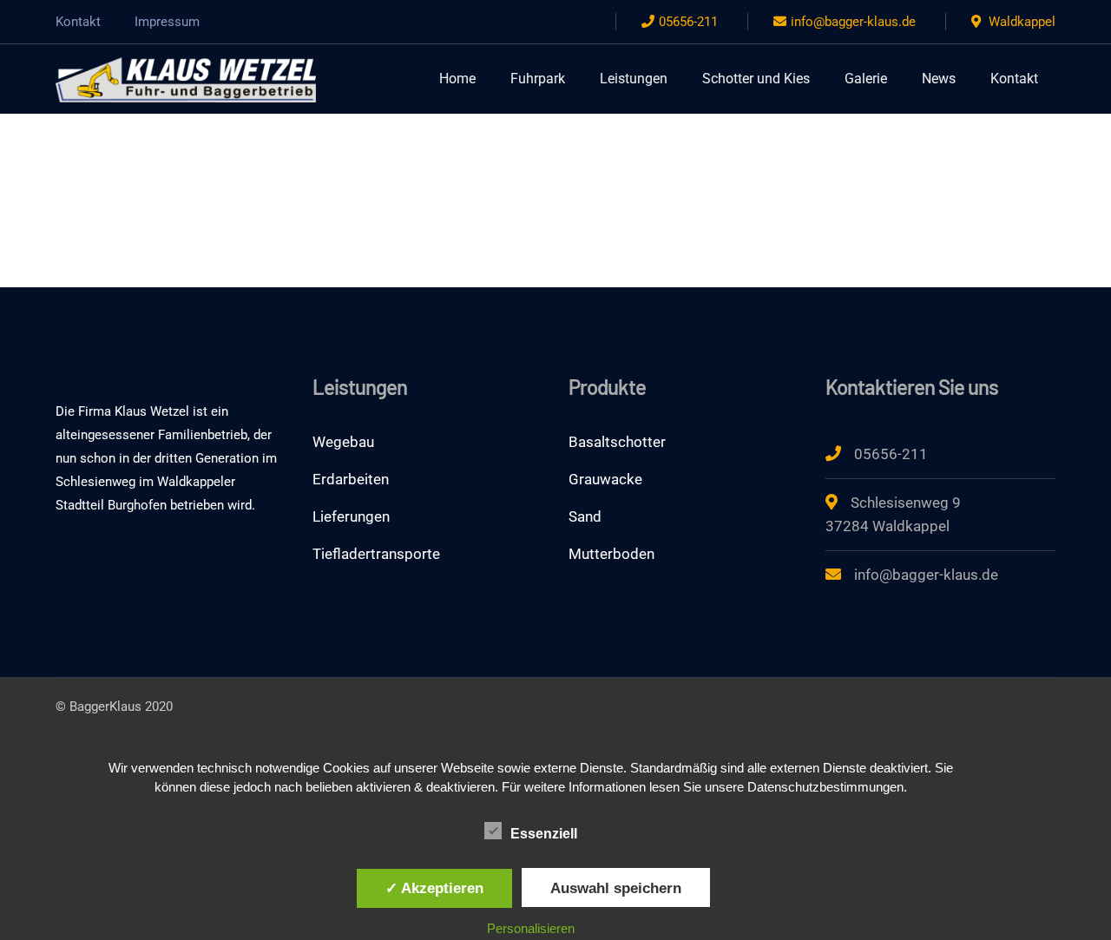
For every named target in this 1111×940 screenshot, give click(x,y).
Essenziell (543, 833)
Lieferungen (351, 516)
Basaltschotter (617, 441)
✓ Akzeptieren (434, 888)
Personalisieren (531, 928)
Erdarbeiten (350, 479)
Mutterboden (611, 553)
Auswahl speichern (615, 888)
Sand (585, 516)
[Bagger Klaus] (186, 77)
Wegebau (343, 441)
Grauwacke (605, 479)
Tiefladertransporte (376, 553)
